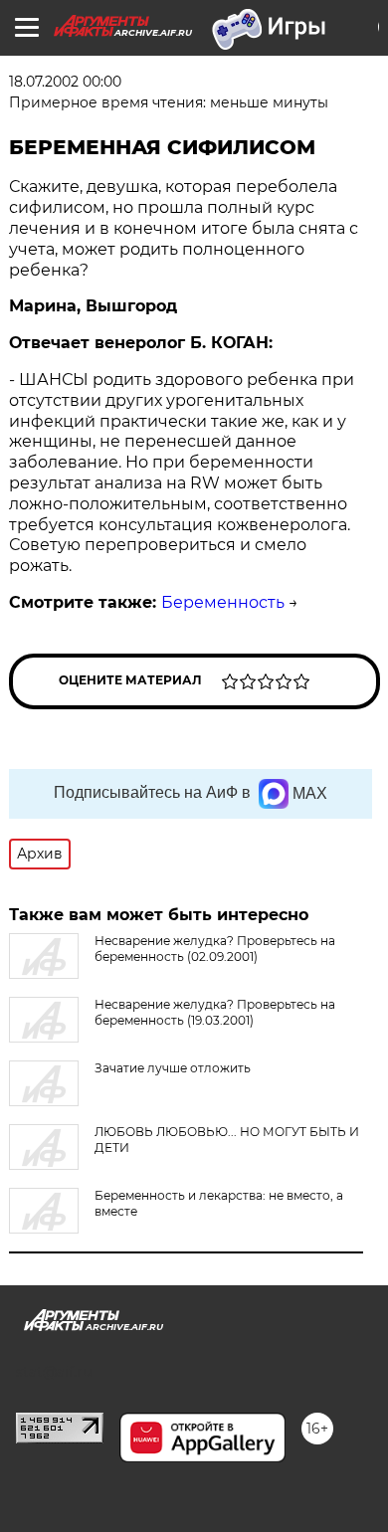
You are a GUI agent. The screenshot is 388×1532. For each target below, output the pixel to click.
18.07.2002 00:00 (65, 82)
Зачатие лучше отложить (173, 1067)
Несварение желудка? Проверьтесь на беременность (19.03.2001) (215, 1012)
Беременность (223, 602)
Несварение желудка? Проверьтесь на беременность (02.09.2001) (215, 948)
